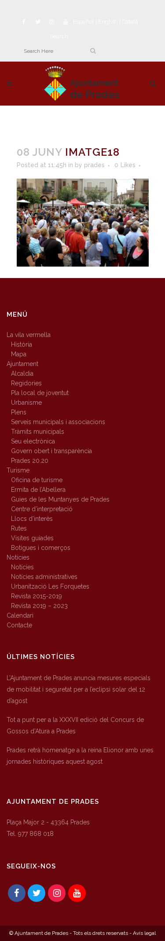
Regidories (26, 383)
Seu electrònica (33, 441)
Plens (18, 412)
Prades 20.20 (29, 460)
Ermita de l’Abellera (38, 489)
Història (21, 344)
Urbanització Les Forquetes (50, 586)
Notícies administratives (44, 576)
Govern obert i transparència (51, 450)
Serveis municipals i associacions (58, 421)
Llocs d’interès (32, 518)
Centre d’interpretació (42, 509)
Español (83, 21)
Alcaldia (22, 373)
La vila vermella (29, 334)
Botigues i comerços (40, 547)
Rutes (19, 528)
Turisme (18, 470)
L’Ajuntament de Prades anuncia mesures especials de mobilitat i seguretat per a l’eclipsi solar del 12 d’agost (78, 689)
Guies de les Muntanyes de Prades (60, 499)
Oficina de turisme (36, 479)
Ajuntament (22, 363)
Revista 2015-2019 (36, 596)
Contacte (19, 625)
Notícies (18, 557)
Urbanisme (26, 402)
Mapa (18, 354)
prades (94, 164)
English (108, 21)
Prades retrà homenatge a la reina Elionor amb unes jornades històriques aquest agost (80, 756)
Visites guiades (32, 538)
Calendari (20, 615)
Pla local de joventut (40, 392)
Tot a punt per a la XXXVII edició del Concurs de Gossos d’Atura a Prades (75, 725)
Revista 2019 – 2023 (39, 605)
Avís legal (144, 933)
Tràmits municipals (37, 431)
